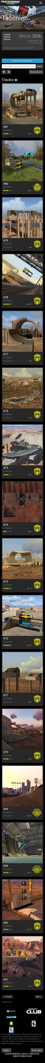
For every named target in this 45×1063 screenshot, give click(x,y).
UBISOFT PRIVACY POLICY (22, 1056)
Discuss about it (36, 72)
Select (39, 66)
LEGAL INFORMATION (13, 1054)
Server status (37, 1050)
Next (39, 997)
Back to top (7, 1002)
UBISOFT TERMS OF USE (30, 1054)
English (6, 1050)
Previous (7, 997)
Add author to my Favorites (22, 61)
